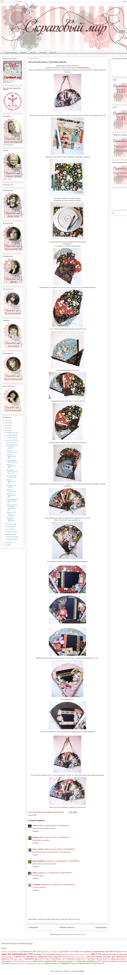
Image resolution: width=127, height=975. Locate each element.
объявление (8, 956)
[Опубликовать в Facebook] (75, 812)
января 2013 (11, 539)
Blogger (81, 971)
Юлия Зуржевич (38, 861)
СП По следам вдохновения (115, 959)
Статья (19, 961)
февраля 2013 (11, 536)
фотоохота (16, 963)
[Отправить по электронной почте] (69, 812)
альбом (3, 951)
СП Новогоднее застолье (93, 959)
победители (42, 957)
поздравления (57, 956)
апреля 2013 (11, 531)
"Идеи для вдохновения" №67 (11, 466)
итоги (49, 954)
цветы (24, 963)
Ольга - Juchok (38, 849)
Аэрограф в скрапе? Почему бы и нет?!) (12, 471)
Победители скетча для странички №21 (12, 500)
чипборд (64, 963)
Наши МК (43, 52)
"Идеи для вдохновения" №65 (11, 495)
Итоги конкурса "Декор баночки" (11, 461)
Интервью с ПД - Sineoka (11, 486)
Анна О (35, 825)
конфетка (58, 954)
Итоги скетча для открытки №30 (11, 476)
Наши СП (53, 52)
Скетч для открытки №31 (11, 490)
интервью (38, 954)
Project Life (97, 963)
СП (44, 959)
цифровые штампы (50, 963)
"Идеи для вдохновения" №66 (11, 481)
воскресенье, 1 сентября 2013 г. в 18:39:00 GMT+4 (54, 873)
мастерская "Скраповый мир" (81, 954)
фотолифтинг (6, 963)
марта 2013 (10, 534)
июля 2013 (10, 524)
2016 (6, 423)
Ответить (36, 831)
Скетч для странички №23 (11, 451)
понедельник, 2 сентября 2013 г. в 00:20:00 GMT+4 (58, 884)
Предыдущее (101, 927)
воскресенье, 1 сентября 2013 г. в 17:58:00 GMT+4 (62, 861)
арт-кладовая (24, 951)
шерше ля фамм (77, 963)
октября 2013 (11, 437)
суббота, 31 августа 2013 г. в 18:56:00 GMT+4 (53, 825)
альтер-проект (13, 951)
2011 (6, 545)
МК (35, 815)
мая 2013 (10, 529)
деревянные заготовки (103, 951)
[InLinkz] (113, 212)
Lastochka (36, 884)
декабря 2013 (11, 432)
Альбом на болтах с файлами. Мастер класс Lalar (11, 507)
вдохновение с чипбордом (49, 951)
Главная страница (11, 52)
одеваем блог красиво (24, 957)
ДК (119, 951)
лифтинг (67, 954)
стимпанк (27, 961)
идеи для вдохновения (14, 954)
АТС (35, 951)
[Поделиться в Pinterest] (76, 812)
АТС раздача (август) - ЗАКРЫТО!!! (10, 519)
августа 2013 (11, 442)
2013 (6, 430)
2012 (6, 542)
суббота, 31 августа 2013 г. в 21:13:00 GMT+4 (53, 837)
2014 (6, 428)
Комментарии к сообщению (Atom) (73, 934)
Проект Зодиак (70, 956)
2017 (6, 420)
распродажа (81, 956)
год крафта (87, 951)
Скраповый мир (31, 959)
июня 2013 (10, 526)
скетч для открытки (95, 957)
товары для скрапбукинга (86, 961)
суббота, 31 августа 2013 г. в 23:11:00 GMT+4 (59, 849)
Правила (23, 52)
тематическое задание (42, 961)
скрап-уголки (18, 959)
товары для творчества (110, 961)
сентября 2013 (11, 440)
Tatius (35, 873)
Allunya (35, 837)
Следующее (33, 927)
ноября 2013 (11, 435)
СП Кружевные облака (73, 959)
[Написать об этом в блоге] (71, 812)
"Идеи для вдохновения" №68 (11, 456)
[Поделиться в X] (73, 812)
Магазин (33, 52)
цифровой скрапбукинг (35, 963)
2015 (6, 425)
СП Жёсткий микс (55, 959)
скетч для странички (115, 957)
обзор (114, 954)
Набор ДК (105, 954)
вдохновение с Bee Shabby (69, 951)
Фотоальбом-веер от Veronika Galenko (11, 446)
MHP (88, 963)
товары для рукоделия (65, 961)
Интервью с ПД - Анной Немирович (11, 513)
